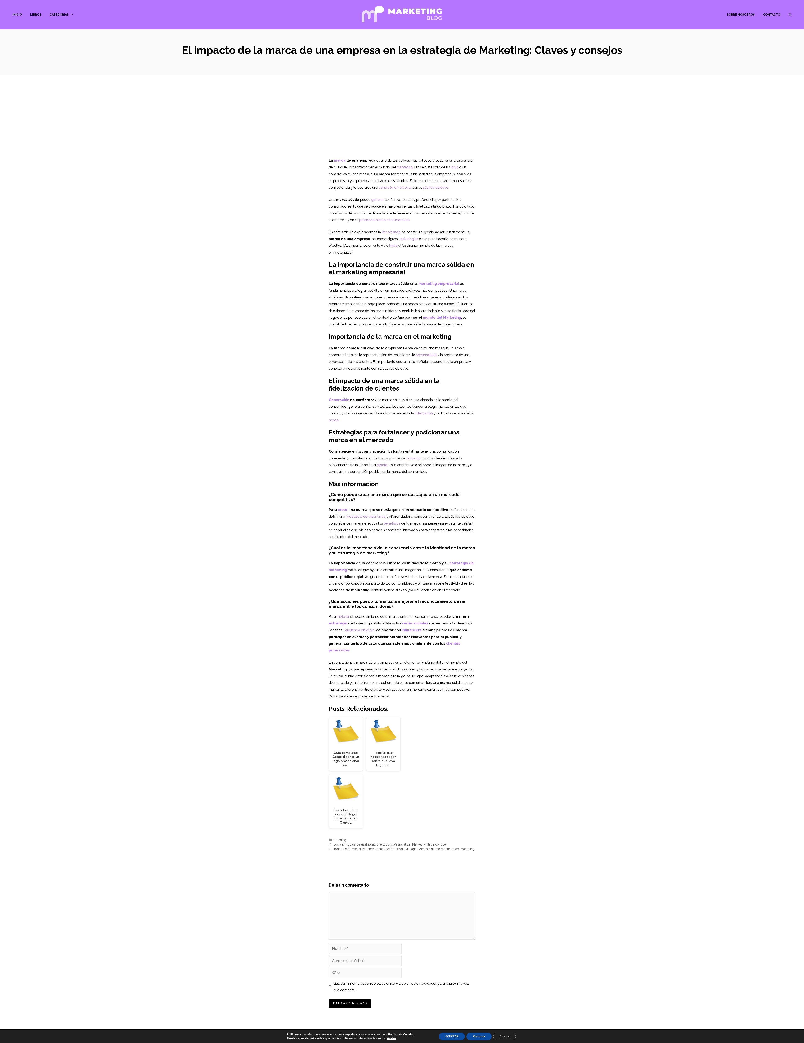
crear (343, 510)
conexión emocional (395, 187)
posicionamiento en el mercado (384, 220)
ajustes (391, 1038)
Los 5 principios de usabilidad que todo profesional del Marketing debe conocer (390, 844)
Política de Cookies (401, 1035)
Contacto (771, 14)
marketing (405, 167)
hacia (393, 245)
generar (377, 199)
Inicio (17, 14)
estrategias (409, 239)
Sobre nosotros (741, 14)
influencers (411, 630)
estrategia (338, 623)
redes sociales (415, 623)
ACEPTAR (452, 1036)
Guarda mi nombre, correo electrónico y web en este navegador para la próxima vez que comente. (401, 986)
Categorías (59, 14)
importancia (391, 232)
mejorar (343, 616)
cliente (382, 465)
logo (454, 167)
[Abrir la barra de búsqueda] (790, 14)
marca (339, 160)
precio (334, 420)
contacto (413, 458)
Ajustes (505, 1036)
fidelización (424, 413)
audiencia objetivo (359, 630)
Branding (340, 840)
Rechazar (479, 1036)
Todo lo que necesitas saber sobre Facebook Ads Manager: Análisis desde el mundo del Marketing (404, 849)
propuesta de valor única (365, 516)
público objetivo (435, 187)
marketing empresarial (439, 283)
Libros (35, 14)
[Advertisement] (402, 125)
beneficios (392, 523)
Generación (339, 400)
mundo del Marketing (442, 317)
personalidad (426, 355)
